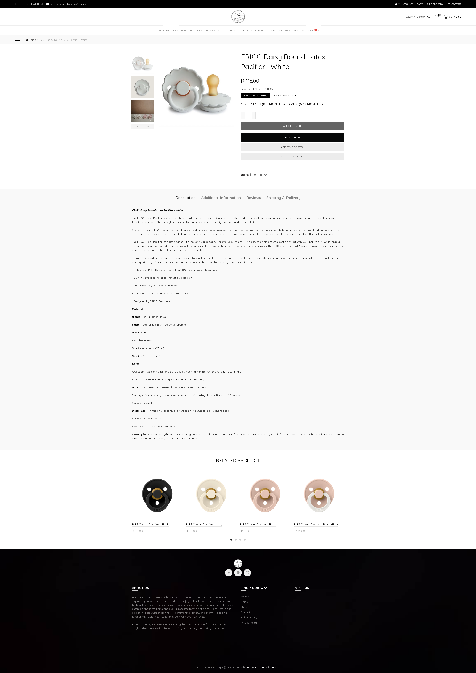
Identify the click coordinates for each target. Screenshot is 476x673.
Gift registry (435, 4)
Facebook (228, 572)
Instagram (247, 572)
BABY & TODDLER (190, 30)
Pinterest (238, 572)
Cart (420, 4)
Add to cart (292, 126)
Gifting (283, 30)
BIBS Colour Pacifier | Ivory (204, 524)
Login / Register (415, 16)
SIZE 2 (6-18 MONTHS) (286, 95)
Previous (137, 126)
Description (186, 197)
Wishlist (439, 15)
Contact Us (247, 612)
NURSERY (244, 30)
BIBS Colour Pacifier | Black (150, 524)
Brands (298, 30)
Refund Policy (249, 617)
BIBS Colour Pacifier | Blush (258, 524)
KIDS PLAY (211, 30)
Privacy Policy (249, 622)
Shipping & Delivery (283, 197)
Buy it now (292, 137)
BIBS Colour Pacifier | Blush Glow (316, 524)
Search (245, 596)
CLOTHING (228, 30)
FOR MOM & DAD (264, 30)
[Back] (17, 40)
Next (148, 126)
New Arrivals (168, 29)
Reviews (253, 197)
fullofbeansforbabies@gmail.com (70, 3)
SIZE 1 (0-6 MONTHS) (255, 95)
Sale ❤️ (312, 29)
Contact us (454, 4)
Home (32, 39)
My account (405, 4)
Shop (244, 606)
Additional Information (221, 197)
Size (243, 104)
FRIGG (152, 426)
